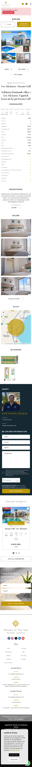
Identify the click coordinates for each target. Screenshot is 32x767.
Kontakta (23, 659)
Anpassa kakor (14, 759)
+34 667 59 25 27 (7, 419)
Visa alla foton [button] (13, 298)
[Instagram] (12, 638)
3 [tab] (19, 553)
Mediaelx (20, 719)
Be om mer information (24, 24)
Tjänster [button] (8, 655)
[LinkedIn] (19, 638)
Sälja (23, 652)
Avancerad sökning (8, 12)
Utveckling (23, 655)
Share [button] (7, 69)
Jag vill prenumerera (16, 603)
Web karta (22, 718)
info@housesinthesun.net (9, 425)
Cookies (15, 718)
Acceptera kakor (14, 755)
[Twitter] (16, 638)
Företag (23, 648)
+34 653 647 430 (16, 702)
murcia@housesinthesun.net (16, 674)
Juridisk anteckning (24, 716)
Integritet (10, 718)
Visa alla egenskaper (16, 559)
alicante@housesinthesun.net (16, 697)
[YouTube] (23, 638)
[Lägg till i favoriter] (17, 508)
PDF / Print (22, 69)
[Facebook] (9, 638)
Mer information (15, 750)
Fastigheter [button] (8, 652)
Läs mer (13, 207)
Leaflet (6, 343)
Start (8, 648)
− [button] (3, 315)
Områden (8, 659)
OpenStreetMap (17, 343)
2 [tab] (16, 553)
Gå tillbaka (18, 74)
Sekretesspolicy (9, 472)
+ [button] (3, 312)
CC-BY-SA (28, 343)
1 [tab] (13, 553)
